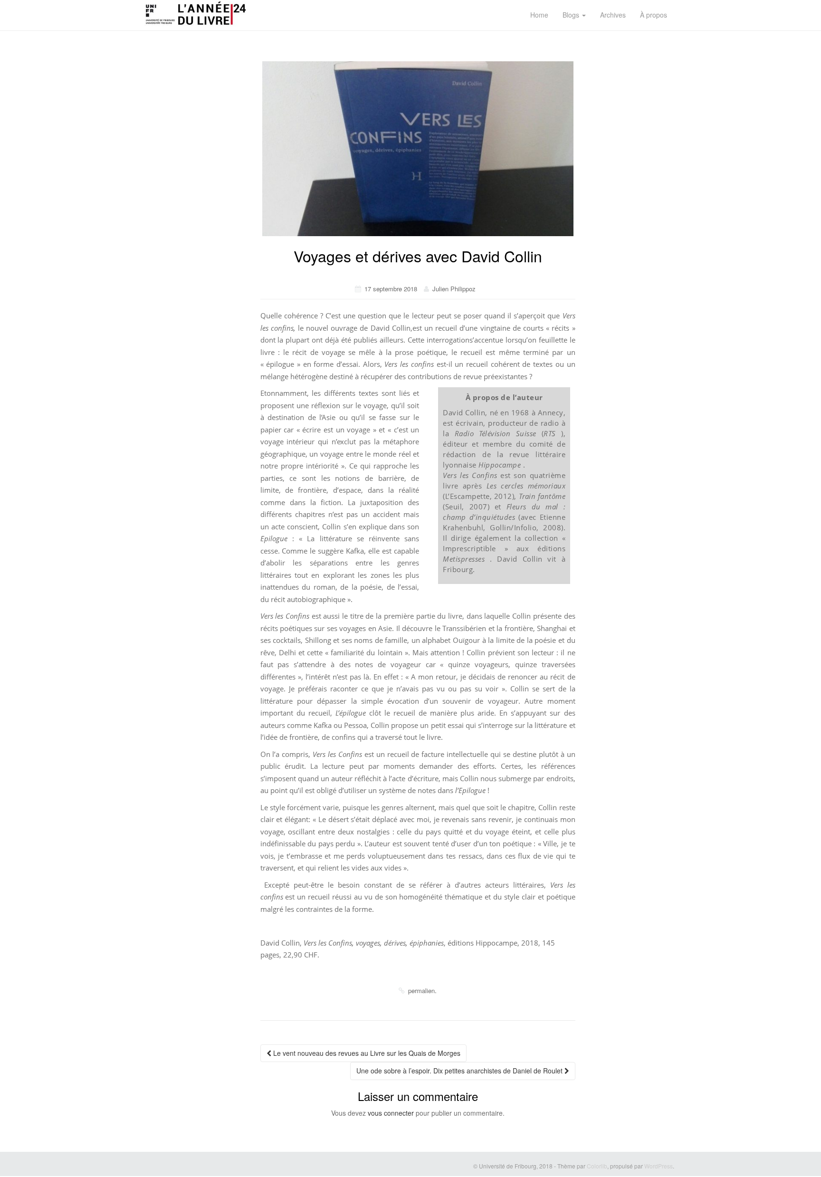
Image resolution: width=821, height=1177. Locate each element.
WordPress (658, 1166)
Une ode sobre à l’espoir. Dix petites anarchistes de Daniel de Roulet (460, 1070)
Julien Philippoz (454, 288)
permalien (421, 990)
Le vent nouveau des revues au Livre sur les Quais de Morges (365, 1053)
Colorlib (597, 1166)
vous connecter (391, 1113)
